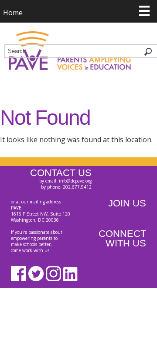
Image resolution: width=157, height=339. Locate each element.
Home (13, 12)
